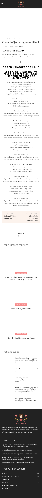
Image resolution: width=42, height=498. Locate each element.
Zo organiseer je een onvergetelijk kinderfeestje (25, 400)
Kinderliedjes (17, 39)
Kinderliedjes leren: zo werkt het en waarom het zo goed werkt (21, 278)
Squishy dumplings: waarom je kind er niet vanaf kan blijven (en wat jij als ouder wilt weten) (27, 360)
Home (4, 39)
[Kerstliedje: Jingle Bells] (21, 293)
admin (21, 46)
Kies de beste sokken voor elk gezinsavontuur (26, 370)
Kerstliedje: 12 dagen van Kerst (21, 338)
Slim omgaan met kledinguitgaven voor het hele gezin (26, 380)
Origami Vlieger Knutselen (10, 217)
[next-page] (22, 342)
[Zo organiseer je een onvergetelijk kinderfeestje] (7, 400)
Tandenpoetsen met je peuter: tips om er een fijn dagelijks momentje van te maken (26, 390)
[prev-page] (19, 342)
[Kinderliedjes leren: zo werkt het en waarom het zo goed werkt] (21, 261)
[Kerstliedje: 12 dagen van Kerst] (21, 322)
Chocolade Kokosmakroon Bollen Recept (31, 218)
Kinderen (9, 39)
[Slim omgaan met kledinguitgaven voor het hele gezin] (7, 380)
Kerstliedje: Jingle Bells (21, 309)
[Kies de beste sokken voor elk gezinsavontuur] (7, 370)
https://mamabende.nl (21, 236)
